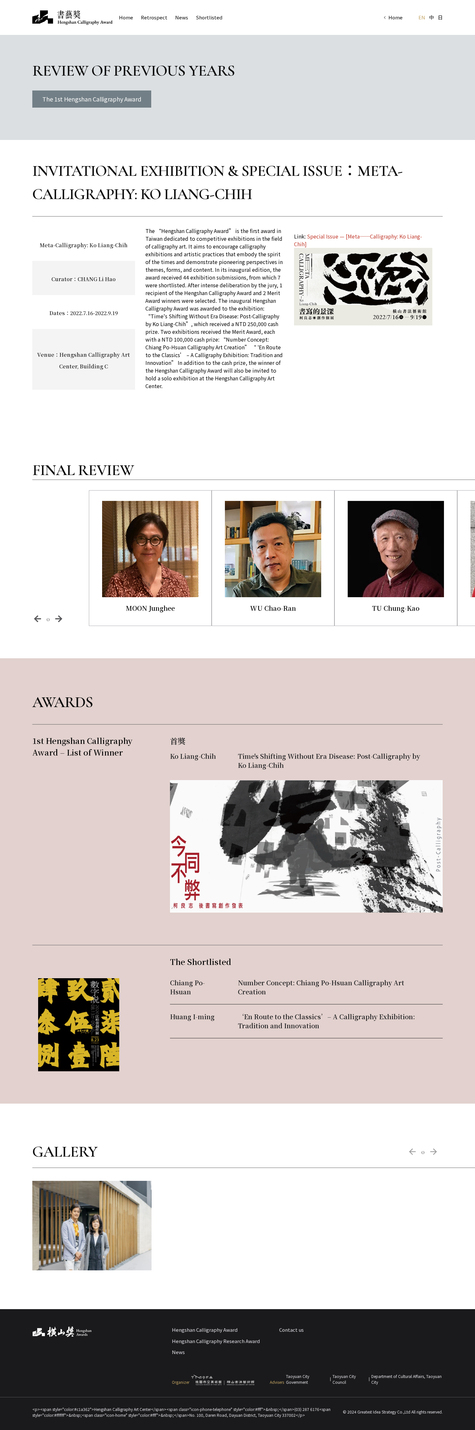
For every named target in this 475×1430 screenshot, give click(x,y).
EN (421, 17)
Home (395, 17)
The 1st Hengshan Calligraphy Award (91, 99)
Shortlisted (209, 17)
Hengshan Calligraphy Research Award (216, 1341)
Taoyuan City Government (297, 1379)
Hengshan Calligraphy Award (205, 1329)
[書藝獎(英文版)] (72, 17)
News (181, 17)
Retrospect (154, 17)
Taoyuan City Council (344, 1379)
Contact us (291, 1329)
